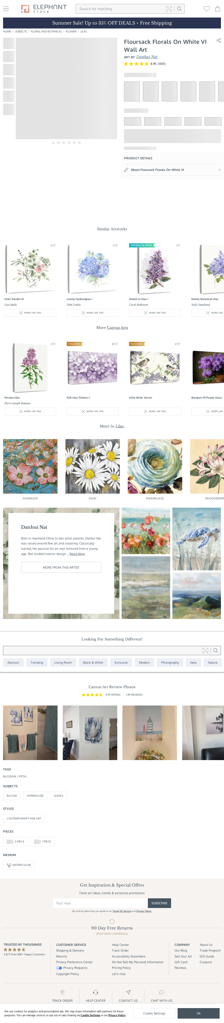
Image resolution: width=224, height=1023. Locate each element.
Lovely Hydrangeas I (79, 299)
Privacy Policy (117, 1015)
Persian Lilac (12, 397)
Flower (71, 31)
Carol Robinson (138, 304)
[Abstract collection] (13, 662)
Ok (199, 1013)
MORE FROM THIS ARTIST (61, 567)
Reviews (180, 968)
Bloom (12, 795)
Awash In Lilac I (138, 299)
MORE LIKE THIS (32, 312)
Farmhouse (35, 795)
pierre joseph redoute (17, 403)
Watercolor (21, 865)
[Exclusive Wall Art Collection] (121, 662)
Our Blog (181, 950)
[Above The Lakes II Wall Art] (196, 596)
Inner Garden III (14, 299)
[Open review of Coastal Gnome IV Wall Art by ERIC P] (30, 733)
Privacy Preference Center (74, 962)
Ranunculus (155, 498)
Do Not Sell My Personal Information (137, 962)
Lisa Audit (10, 304)
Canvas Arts (117, 327)
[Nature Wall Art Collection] (213, 662)
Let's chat (119, 974)
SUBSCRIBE (159, 903)
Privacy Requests (75, 968)
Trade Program (210, 950)
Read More (77, 554)
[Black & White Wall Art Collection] (93, 662)
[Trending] (36, 662)
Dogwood (30, 498)
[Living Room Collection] (63, 662)
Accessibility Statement (128, 956)
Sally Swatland (200, 304)
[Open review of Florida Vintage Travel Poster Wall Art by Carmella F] (149, 733)
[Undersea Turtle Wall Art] (196, 539)
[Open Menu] (6, 9)
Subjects (21, 31)
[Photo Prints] (193, 662)
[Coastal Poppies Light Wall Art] (146, 531)
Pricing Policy (121, 968)
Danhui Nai (147, 57)
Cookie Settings (90, 1015)
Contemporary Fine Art (24, 818)
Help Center (120, 945)
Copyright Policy (67, 974)
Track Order (120, 950)
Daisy (92, 498)
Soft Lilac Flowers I (78, 397)
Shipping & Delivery (70, 950)
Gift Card (181, 962)
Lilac (83, 31)
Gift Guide (207, 956)
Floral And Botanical (46, 31)
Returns (61, 956)
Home (7, 31)
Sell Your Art (183, 956)
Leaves (58, 795)
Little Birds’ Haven (140, 397)
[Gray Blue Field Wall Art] (146, 587)
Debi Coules (74, 304)
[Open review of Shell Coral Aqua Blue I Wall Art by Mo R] (90, 733)
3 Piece (19, 841)
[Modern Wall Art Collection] (144, 662)
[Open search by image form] (169, 9)
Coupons (206, 962)
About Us (206, 945)
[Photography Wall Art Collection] (170, 662)
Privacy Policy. (144, 911)
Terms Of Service (122, 911)
